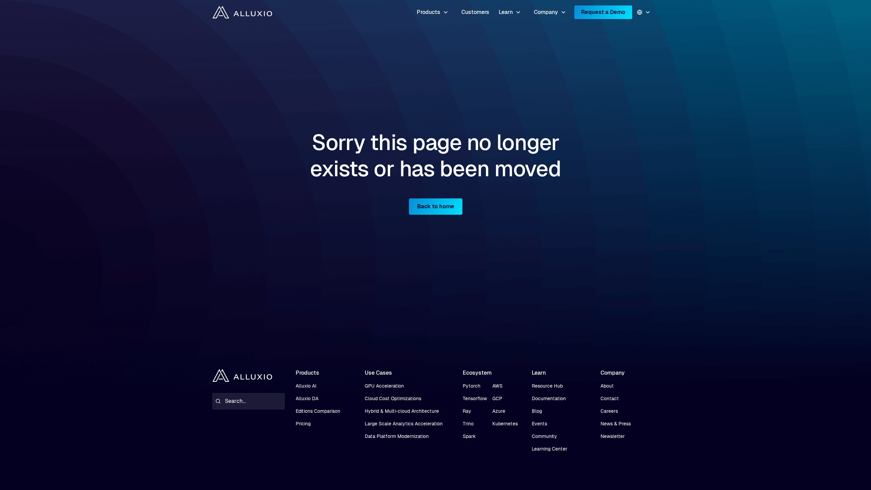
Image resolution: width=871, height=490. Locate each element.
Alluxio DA (307, 398)
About (607, 386)
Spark (469, 436)
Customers (475, 12)
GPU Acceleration (384, 386)
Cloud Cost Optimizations (393, 398)
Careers (609, 411)
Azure (498, 411)
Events (539, 423)
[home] (242, 12)
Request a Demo (603, 12)
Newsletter (613, 436)
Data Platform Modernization (397, 436)
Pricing (303, 423)
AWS (497, 386)
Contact (610, 398)
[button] (432, 12)
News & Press (616, 423)
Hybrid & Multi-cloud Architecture (402, 411)
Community (544, 436)
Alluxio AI (306, 386)
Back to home (435, 206)
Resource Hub (547, 386)
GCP (497, 398)
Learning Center (549, 449)
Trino (468, 423)
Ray (467, 411)
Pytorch (471, 386)
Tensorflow (475, 398)
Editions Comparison (318, 411)
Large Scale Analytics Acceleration (404, 423)
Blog (537, 411)
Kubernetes (505, 423)
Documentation (549, 398)
